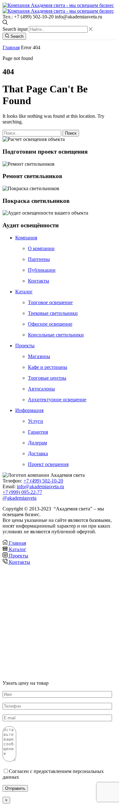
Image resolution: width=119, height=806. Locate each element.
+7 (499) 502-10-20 (43, 480)
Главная (11, 47)
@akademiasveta (19, 498)
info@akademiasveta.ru (40, 486)
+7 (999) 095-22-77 (22, 492)
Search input (15, 29)
